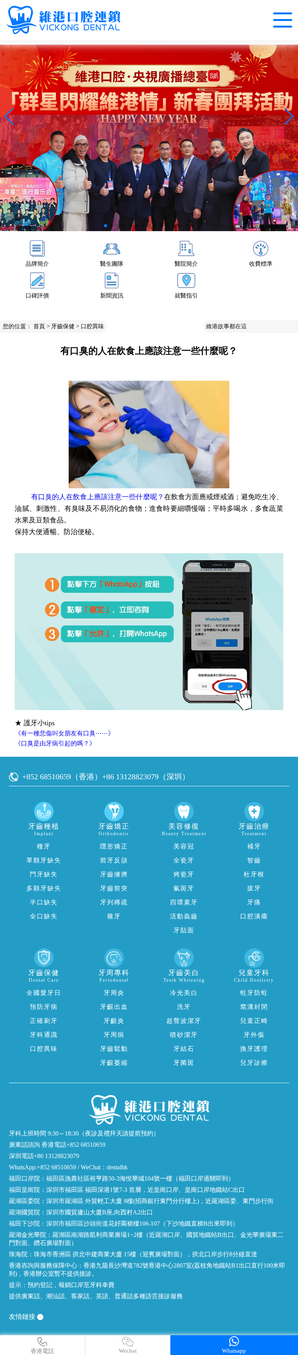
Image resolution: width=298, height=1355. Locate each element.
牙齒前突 (114, 888)
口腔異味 (92, 326)
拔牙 (254, 888)
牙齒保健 (62, 326)
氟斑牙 (183, 888)
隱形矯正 (114, 846)
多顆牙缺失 (43, 888)
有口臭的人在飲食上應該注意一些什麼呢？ (97, 497)
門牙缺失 (44, 874)
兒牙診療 (254, 1062)
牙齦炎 (114, 1020)
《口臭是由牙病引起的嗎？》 (55, 743)
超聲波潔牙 (183, 1020)
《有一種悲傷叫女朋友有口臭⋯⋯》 (64, 733)
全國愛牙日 (43, 992)
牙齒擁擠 (114, 874)
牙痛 (254, 902)
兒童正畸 (254, 1020)
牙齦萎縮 (114, 1062)
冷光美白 (184, 992)
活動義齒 (184, 916)
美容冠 (183, 846)
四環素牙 (184, 902)
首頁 (39, 326)
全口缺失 (44, 916)
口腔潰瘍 (254, 916)
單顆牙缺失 (43, 860)
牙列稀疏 (114, 902)
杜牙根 (254, 874)
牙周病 (114, 1034)
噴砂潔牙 (184, 1034)
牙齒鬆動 (114, 1048)
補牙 (254, 846)
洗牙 (184, 1006)
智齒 (254, 860)
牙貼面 (183, 930)
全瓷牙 (183, 860)
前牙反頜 (114, 860)
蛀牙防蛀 (254, 992)
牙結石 (183, 1048)
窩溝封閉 (254, 1006)
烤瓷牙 (183, 874)
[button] (105, 225)
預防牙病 (44, 1006)
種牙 (44, 846)
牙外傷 (254, 1034)
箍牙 (114, 916)
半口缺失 (44, 902)
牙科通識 (44, 1034)
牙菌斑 (183, 1062)
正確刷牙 (44, 1020)
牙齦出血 (114, 1006)
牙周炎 (114, 992)
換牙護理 (254, 1048)
